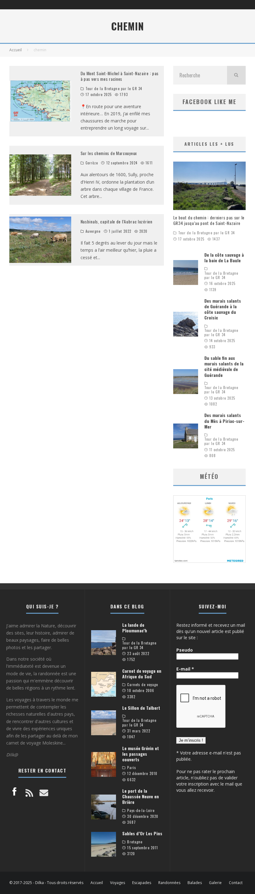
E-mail (185, 669)
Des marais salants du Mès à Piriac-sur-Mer (224, 420)
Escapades (141, 883)
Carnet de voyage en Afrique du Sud (141, 673)
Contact (236, 883)
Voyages (117, 883)
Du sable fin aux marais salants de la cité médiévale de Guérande (223, 366)
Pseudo (184, 650)
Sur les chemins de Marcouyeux (109, 153)
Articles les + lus (209, 143)
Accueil (96, 883)
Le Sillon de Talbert (141, 707)
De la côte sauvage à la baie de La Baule (224, 257)
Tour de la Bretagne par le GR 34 (114, 88)
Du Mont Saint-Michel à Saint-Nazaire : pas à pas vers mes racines (120, 76)
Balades (195, 883)
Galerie (215, 883)
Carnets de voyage (142, 684)
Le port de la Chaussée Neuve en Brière (140, 796)
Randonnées (169, 883)
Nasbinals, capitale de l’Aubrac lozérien (116, 221)
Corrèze (92, 163)
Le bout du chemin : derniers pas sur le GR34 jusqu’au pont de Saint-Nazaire (208, 220)
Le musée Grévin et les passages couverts (140, 754)
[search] (236, 75)
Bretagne (134, 842)
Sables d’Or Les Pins (142, 833)
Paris (131, 767)
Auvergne (93, 231)
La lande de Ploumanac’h (134, 627)
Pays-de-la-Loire (141, 810)
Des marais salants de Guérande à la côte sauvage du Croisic (222, 309)
